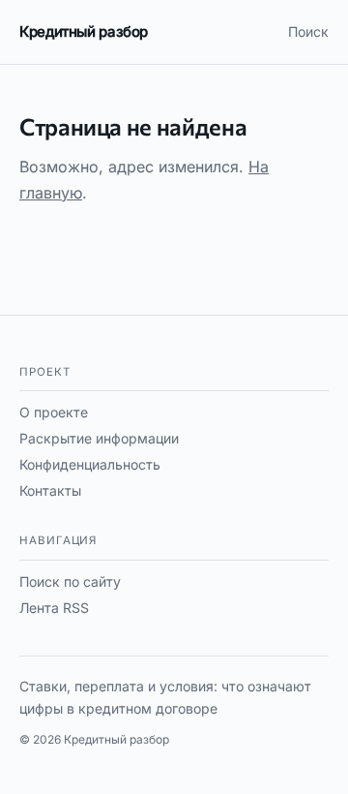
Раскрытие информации (99, 438)
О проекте (53, 412)
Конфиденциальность (89, 464)
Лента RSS (54, 607)
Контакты (50, 490)
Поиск (308, 31)
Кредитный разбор (83, 31)
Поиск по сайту (70, 581)
